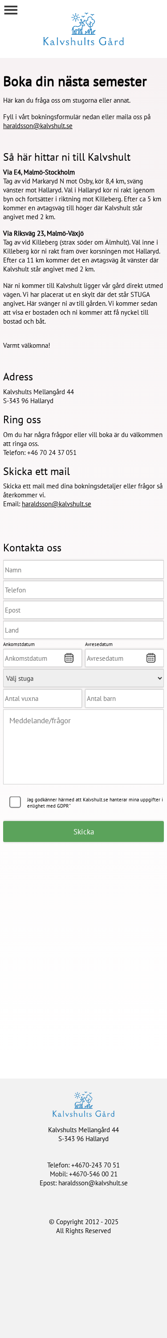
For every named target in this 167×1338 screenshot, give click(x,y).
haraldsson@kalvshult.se (38, 125)
